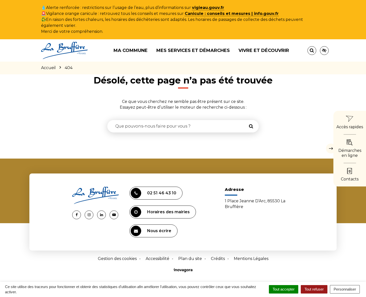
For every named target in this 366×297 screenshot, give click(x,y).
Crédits (218, 258)
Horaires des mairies (168, 212)
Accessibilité (157, 258)
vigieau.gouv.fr (208, 7)
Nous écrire (159, 230)
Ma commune (131, 50)
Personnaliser (345, 289)
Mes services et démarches (193, 50)
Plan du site (190, 258)
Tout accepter (284, 289)
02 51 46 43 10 (161, 193)
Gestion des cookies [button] (117, 258)
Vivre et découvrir (264, 50)
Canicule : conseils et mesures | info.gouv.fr (232, 13)
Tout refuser (314, 289)
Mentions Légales (251, 258)
